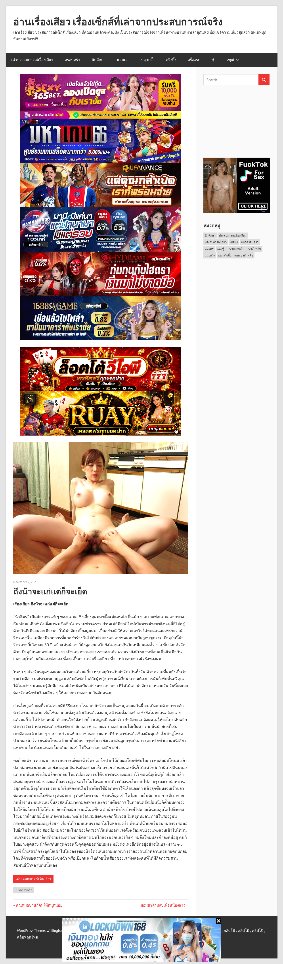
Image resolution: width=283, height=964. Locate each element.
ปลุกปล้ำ (148, 59)
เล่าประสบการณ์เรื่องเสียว (32, 59)
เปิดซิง (234, 242)
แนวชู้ (220, 248)
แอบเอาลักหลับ (243, 255)
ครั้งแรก (193, 59)
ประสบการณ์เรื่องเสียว (232, 235)
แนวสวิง (210, 255)
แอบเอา (123, 59)
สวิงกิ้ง (171, 59)
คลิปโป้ (229, 930)
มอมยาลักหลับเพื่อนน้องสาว (163, 905)
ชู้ (213, 59)
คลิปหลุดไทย (27, 937)
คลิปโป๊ (243, 930)
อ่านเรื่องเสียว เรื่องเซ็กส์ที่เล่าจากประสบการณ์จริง (118, 22)
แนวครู (209, 248)
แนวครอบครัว (23, 890)
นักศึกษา (99, 59)
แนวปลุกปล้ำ (235, 248)
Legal (230, 59)
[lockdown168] (141, 941)
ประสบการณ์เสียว (216, 242)
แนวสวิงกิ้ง (224, 255)
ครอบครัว (72, 59)
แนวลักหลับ (254, 248)
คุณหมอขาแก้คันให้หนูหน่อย (39, 905)
